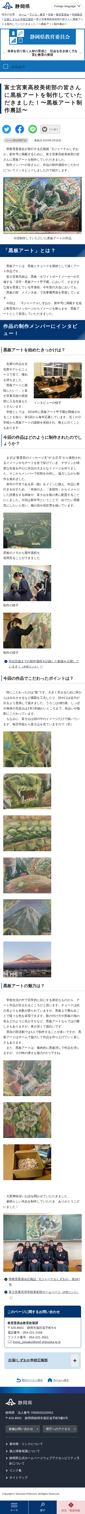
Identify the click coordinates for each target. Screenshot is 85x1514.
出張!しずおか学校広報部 (18, 19)
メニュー (18, 66)
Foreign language (65, 6)
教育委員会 (62, 14)
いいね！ (54, 129)
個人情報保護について (24, 1451)
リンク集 (15, 1470)
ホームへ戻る (61, 1380)
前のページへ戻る (32, 1380)
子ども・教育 (37, 14)
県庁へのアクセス (58, 1429)
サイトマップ (18, 1477)
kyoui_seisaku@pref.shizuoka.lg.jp (37, 1342)
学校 (50, 14)
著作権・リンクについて (26, 1444)
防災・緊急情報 (71, 1510)
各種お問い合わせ (21, 1429)
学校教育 (77, 14)
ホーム (23, 14)
